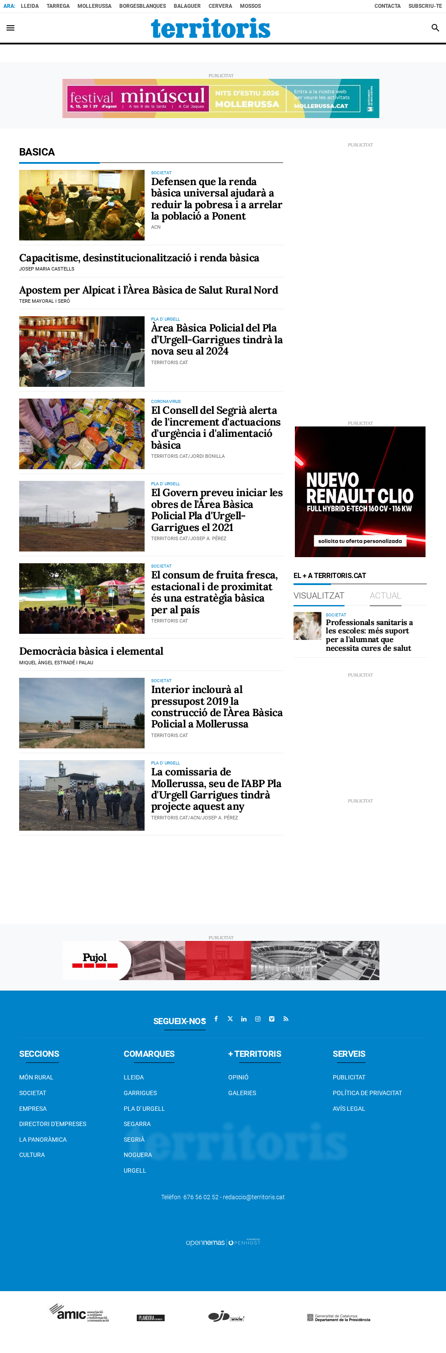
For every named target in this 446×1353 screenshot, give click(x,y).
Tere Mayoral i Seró (44, 301)
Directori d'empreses (52, 1123)
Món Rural (36, 1077)
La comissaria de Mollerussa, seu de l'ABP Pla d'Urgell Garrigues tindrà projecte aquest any (216, 789)
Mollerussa (95, 6)
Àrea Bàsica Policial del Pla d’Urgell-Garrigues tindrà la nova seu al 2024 (217, 339)
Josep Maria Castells (46, 269)
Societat (32, 1092)
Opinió (238, 1077)
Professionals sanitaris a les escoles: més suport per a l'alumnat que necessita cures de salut (369, 635)
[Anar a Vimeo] (272, 1019)
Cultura (32, 1154)
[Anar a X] (230, 1019)
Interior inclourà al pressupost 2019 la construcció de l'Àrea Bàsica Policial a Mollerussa (217, 707)
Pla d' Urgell (144, 1108)
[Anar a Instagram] (258, 1019)
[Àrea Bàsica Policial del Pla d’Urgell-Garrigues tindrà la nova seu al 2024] (82, 351)
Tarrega (58, 6)
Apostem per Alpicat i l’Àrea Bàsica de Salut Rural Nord (148, 290)
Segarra (137, 1123)
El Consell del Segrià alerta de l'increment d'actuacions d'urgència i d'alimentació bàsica (216, 427)
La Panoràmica (43, 1139)
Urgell (135, 1170)
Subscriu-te (425, 6)
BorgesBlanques (142, 6)
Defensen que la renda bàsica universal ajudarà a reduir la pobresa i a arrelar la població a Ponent (217, 199)
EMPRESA (33, 1108)
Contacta (388, 6)
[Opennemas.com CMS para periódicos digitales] (223, 1242)
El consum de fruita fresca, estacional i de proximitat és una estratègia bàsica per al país (214, 592)
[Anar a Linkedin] (244, 1019)
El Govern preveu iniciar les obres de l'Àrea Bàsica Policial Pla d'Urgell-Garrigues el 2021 (217, 510)
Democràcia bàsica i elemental (91, 651)
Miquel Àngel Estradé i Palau (56, 663)
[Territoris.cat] (210, 28)
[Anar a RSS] (286, 1019)
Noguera (138, 1154)
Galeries (242, 1092)
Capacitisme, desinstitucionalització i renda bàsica (139, 257)
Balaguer (187, 6)
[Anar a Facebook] (216, 1019)
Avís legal (349, 1108)
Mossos (250, 6)
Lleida (30, 6)
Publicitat (349, 1077)
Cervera (220, 6)
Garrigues (140, 1092)
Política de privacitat (367, 1092)
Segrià (134, 1139)
